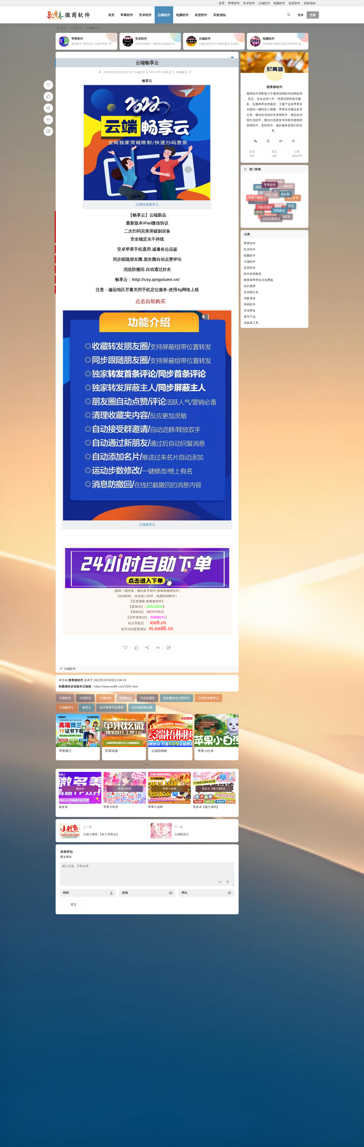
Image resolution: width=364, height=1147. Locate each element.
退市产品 (250, 316)
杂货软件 (294, 3)
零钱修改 (279, 182)
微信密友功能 (269, 202)
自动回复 (284, 193)
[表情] (227, 882)
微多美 (63, 807)
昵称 (66, 892)
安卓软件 (249, 3)
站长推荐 (250, 286)
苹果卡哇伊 (110, 807)
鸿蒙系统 (250, 298)
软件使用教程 (252, 273)
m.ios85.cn (161, 628)
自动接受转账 (269, 218)
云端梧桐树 (159, 751)
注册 (313, 15)
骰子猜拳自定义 (284, 217)
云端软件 (264, 3)
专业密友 (250, 310)
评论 (259, 195)
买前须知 (310, 3)
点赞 (286, 208)
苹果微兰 (65, 751)
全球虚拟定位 (273, 214)
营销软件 (250, 304)
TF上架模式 (258, 209)
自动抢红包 (251, 292)
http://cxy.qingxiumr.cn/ (155, 279)
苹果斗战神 (155, 807)
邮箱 (125, 892)
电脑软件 (279, 3)
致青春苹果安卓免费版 (258, 280)
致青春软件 (75, 680)
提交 (73, 904)
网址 (184, 892)
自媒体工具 (251, 322)
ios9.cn (157, 622)
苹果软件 (234, 3)
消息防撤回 (265, 184)
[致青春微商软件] (68, 15)
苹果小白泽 (205, 751)
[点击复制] (268, 141)
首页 (222, 3)
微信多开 (293, 205)
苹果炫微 (111, 751)
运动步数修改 (271, 188)
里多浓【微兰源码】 (206, 807)
